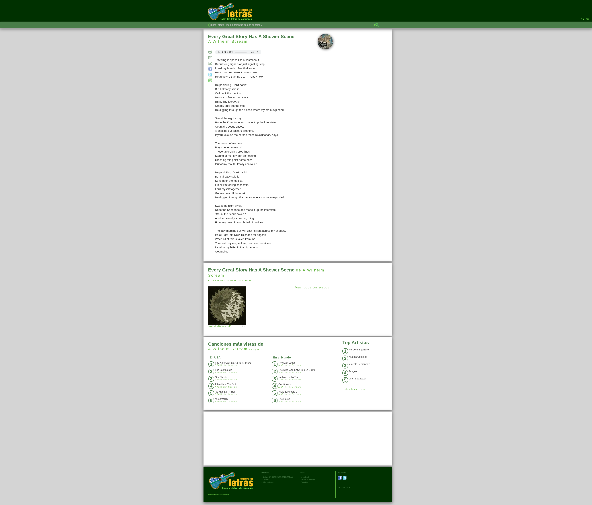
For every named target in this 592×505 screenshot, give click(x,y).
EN (587, 19)
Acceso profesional (346, 487)
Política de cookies (308, 480)
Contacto (266, 480)
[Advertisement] (365, 287)
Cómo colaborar (269, 482)
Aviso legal (305, 477)
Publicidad (304, 482)
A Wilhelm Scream (228, 41)
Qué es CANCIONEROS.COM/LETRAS (278, 477)
